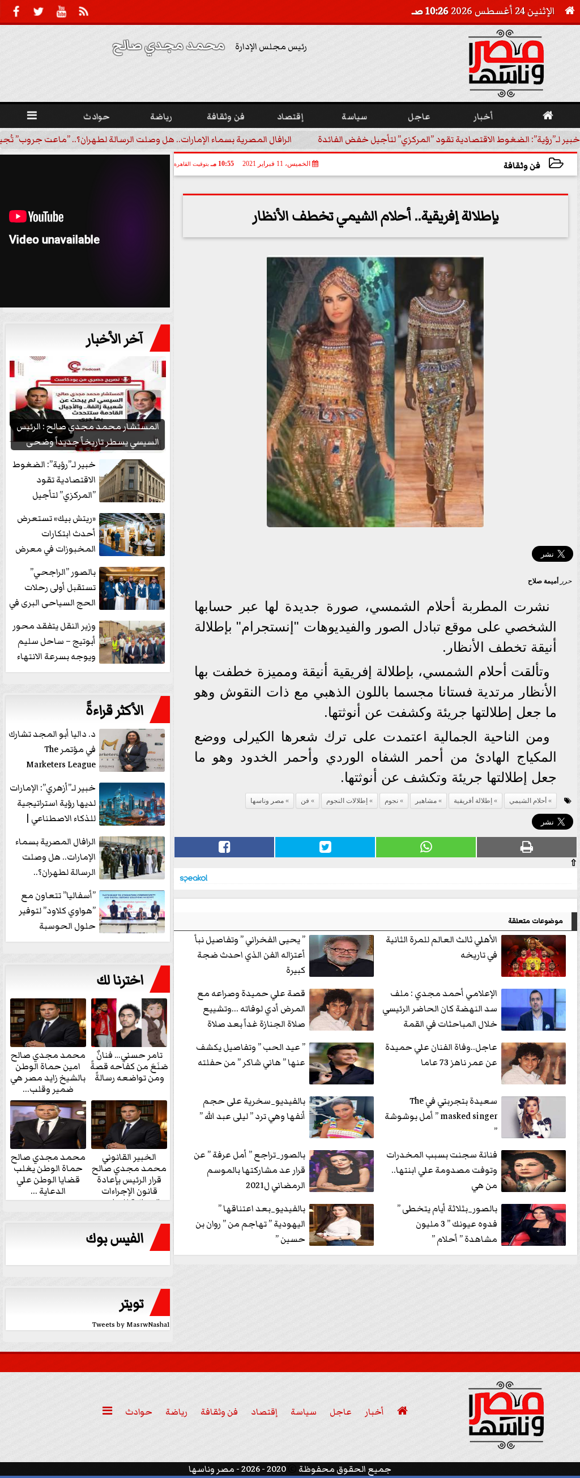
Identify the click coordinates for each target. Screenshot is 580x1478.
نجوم (391, 801)
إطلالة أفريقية (473, 801)
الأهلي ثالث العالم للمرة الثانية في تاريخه (441, 947)
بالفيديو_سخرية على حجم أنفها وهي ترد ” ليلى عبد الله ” (252, 1108)
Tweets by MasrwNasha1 (131, 1324)
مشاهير (426, 801)
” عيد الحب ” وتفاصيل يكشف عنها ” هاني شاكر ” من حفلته (250, 1054)
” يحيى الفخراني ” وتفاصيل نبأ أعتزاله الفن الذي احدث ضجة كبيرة (250, 955)
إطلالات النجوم (347, 801)
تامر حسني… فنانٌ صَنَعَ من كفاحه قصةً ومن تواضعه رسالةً (129, 1065)
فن (305, 801)
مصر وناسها (267, 801)
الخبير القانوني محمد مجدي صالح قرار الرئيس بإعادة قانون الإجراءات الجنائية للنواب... (129, 1179)
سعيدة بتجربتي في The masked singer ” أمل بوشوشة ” (441, 1116)
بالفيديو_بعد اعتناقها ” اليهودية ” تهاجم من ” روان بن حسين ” (250, 1224)
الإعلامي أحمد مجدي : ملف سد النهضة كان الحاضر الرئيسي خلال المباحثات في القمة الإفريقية (439, 1009)
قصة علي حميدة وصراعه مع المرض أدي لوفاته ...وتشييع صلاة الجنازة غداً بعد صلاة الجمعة (251, 1009)
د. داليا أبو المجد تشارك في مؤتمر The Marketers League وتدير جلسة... (52, 750)
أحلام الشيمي (528, 801)
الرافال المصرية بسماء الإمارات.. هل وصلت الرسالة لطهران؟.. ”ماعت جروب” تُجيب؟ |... (89, 858)
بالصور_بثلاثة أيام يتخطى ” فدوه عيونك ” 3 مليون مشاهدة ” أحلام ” (447, 1224)
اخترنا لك (120, 980)
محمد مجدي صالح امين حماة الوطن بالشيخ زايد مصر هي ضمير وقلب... (48, 1071)
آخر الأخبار (115, 339)
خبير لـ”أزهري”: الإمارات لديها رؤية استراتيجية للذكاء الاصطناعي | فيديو (53, 804)
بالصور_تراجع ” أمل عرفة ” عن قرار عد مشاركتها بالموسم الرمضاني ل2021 (249, 1170)
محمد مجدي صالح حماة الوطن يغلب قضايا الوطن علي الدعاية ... (48, 1173)
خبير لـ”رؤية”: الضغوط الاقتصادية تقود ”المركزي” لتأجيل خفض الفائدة (449, 139)
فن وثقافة (522, 165)
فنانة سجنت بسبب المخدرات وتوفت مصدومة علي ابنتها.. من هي (441, 1170)
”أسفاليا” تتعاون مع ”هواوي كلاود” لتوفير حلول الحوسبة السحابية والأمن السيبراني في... (93, 911)
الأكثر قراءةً (115, 710)
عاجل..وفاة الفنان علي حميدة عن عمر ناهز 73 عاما (441, 1054)
